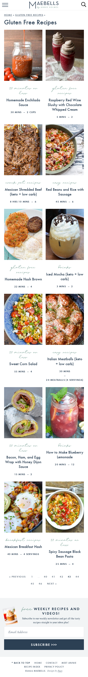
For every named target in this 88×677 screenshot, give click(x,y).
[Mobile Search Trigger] (82, 7)
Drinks (64, 267)
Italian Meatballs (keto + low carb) (64, 361)
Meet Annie (69, 662)
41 (53, 576)
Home (8, 14)
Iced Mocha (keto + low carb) (64, 276)
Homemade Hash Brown (23, 278)
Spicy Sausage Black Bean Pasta (65, 554)
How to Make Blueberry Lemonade (64, 454)
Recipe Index (32, 666)
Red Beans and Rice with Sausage (65, 191)
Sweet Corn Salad (23, 363)
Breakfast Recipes (23, 540)
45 (32, 583)
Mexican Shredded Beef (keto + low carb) (23, 191)
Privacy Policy (54, 666)
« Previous (17, 576)
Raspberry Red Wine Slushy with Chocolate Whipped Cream (65, 104)
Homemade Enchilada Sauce (23, 102)
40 (45, 576)
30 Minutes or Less (23, 91)
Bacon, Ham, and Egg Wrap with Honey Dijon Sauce (23, 461)
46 (40, 583)
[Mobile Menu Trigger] (5, 7)
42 (61, 576)
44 (77, 576)
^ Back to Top (21, 662)
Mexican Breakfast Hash (23, 546)
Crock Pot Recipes (23, 182)
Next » (52, 583)
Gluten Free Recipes (29, 14)
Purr (60, 670)
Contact (52, 662)
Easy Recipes (65, 182)
